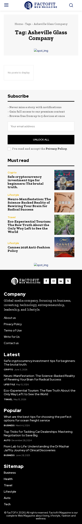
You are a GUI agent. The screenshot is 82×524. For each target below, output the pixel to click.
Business (9, 425)
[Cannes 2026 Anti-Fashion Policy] (64, 247)
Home (19, 24)
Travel (11, 217)
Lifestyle (13, 195)
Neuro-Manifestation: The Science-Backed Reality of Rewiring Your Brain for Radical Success (29, 204)
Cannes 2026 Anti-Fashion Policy (29, 249)
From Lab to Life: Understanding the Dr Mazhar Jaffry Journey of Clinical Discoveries (36, 448)
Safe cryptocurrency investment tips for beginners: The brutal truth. (25, 182)
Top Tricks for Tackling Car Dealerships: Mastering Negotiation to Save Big (38, 433)
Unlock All (41, 139)
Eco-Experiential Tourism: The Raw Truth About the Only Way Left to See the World (29, 226)
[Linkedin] (61, 281)
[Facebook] (46, 281)
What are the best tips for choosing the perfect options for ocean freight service (38, 418)
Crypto (12, 172)
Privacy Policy (56, 148)
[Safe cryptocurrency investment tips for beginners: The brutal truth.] (64, 180)
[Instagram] (53, 281)
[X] (68, 281)
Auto (7, 440)
